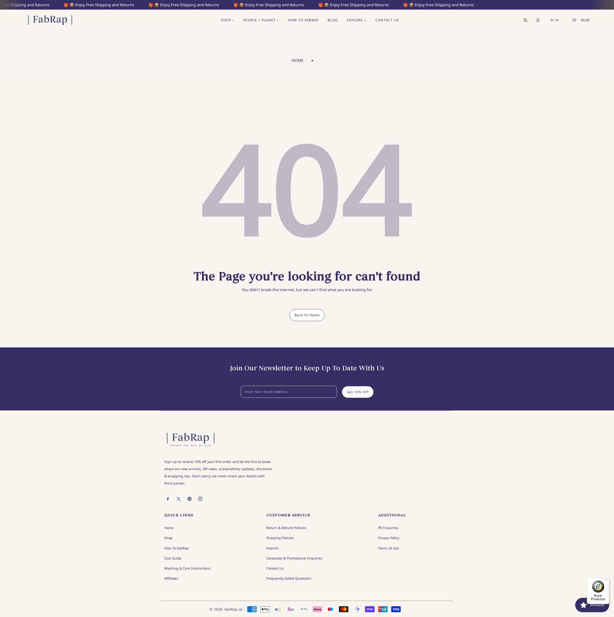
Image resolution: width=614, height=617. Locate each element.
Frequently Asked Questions (288, 578)
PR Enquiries (388, 527)
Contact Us (274, 568)
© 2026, (217, 609)
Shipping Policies (280, 538)
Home (297, 60)
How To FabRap (176, 548)
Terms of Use (388, 548)
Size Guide (172, 558)
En (553, 20)
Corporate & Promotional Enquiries (294, 558)
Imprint (272, 548)
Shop (168, 538)
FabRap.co (233, 609)
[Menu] (606, 581)
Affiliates (171, 578)
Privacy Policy (388, 538)
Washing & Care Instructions (187, 568)
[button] (574, 20)
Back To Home (307, 315)
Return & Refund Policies (286, 527)
